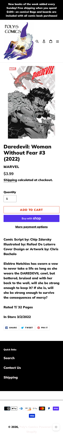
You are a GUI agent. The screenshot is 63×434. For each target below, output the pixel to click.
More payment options (31, 227)
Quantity (10, 192)
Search (9, 358)
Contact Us (12, 368)
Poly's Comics (28, 427)
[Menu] (57, 41)
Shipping (10, 180)
